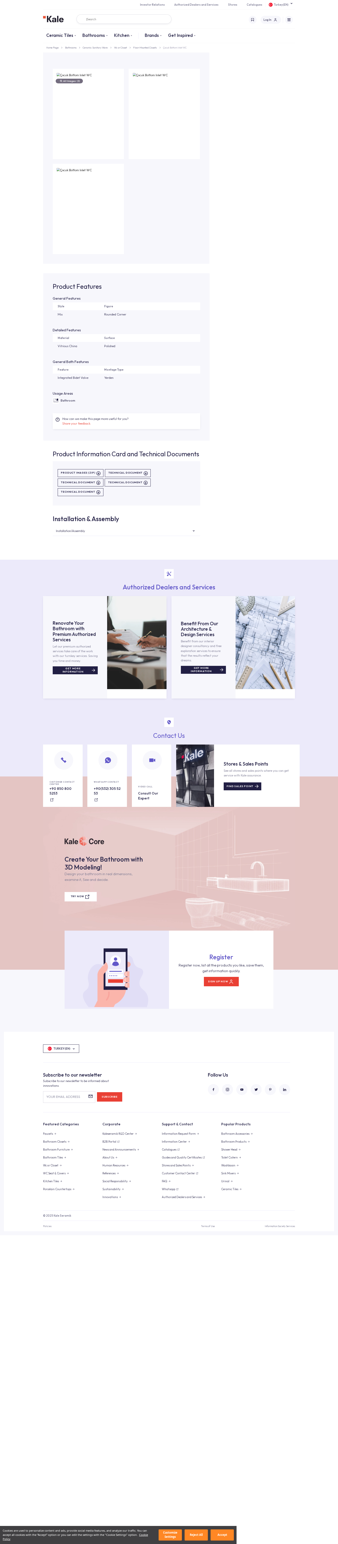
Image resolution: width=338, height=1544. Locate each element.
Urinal (225, 1181)
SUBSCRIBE (110, 1096)
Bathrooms (93, 35)
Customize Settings (170, 1535)
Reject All (196, 1535)
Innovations (110, 1197)
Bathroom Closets (54, 1141)
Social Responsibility (115, 1181)
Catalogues (254, 4)
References (109, 1173)
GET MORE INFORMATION (73, 670)
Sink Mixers (228, 1173)
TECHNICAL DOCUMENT (125, 472)
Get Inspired (180, 35)
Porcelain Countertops (57, 1189)
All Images (71, 80)
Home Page (52, 47)
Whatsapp (168, 1189)
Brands (152, 35)
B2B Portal (109, 1141)
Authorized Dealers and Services (196, 4)
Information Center (174, 1141)
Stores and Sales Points (176, 1165)
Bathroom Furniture (56, 1149)
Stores (232, 4)
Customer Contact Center (178, 1173)
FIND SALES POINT (240, 786)
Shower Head (229, 1149)
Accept (222, 1535)
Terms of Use (208, 1226)
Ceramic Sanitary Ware (95, 47)
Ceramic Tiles (59, 35)
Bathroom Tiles (53, 1157)
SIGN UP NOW (218, 981)
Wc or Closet (120, 47)
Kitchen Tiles (51, 1181)
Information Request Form (179, 1133)
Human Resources (113, 1165)
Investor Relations (152, 4)
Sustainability (111, 1189)
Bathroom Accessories (235, 1133)
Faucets (48, 1133)
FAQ (164, 1181)
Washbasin (228, 1165)
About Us (108, 1157)
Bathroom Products (233, 1141)
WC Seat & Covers (54, 1173)
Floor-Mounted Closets (145, 47)
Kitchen (121, 35)
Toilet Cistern (229, 1157)
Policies (47, 1226)
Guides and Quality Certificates (182, 1157)
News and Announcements (119, 1149)
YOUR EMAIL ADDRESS (63, 1097)
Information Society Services (280, 1226)
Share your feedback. (76, 423)
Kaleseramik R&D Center (118, 1133)
